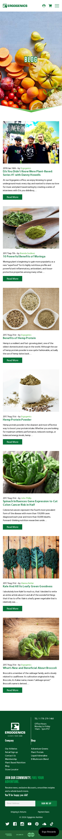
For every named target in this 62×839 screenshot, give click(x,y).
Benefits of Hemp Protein (19, 338)
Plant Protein (37, 752)
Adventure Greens (39, 748)
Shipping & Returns (18, 812)
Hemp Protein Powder (17, 419)
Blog (7, 765)
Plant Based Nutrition (15, 762)
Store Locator (11, 769)
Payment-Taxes (43, 812)
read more (12, 197)
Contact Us (10, 755)
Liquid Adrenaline (39, 755)
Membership (11, 759)
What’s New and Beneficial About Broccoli (30, 668)
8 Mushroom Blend (40, 759)
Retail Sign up (11, 752)
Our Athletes (11, 748)
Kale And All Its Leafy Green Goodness (27, 586)
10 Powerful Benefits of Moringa (24, 256)
